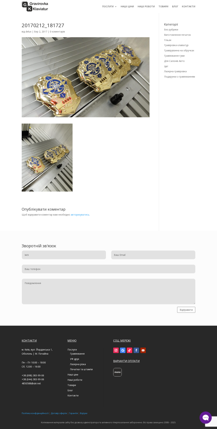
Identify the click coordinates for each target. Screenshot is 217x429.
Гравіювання (77, 353)
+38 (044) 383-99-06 (33, 379)
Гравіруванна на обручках (179, 50)
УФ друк (74, 359)
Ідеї (166, 66)
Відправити (186, 309)
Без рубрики (171, 29)
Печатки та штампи (81, 369)
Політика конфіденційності (35, 413)
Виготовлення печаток (177, 34)
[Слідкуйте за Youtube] (143, 350)
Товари (163, 6)
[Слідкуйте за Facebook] (136, 350)
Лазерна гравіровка (175, 71)
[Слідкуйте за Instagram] (116, 350)
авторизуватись (80, 214)
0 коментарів (57, 31)
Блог (175, 6)
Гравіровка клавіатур (176, 45)
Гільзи (167, 40)
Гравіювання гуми (174, 55)
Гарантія (73, 413)
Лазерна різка (78, 364)
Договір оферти (59, 413)
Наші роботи (146, 6)
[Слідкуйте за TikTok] (129, 350)
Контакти (188, 6)
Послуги (108, 6)
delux (28, 31)
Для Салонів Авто (174, 61)
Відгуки (83, 413)
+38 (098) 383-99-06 (33, 375)
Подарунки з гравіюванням (179, 76)
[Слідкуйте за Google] (122, 350)
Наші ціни (127, 6)
